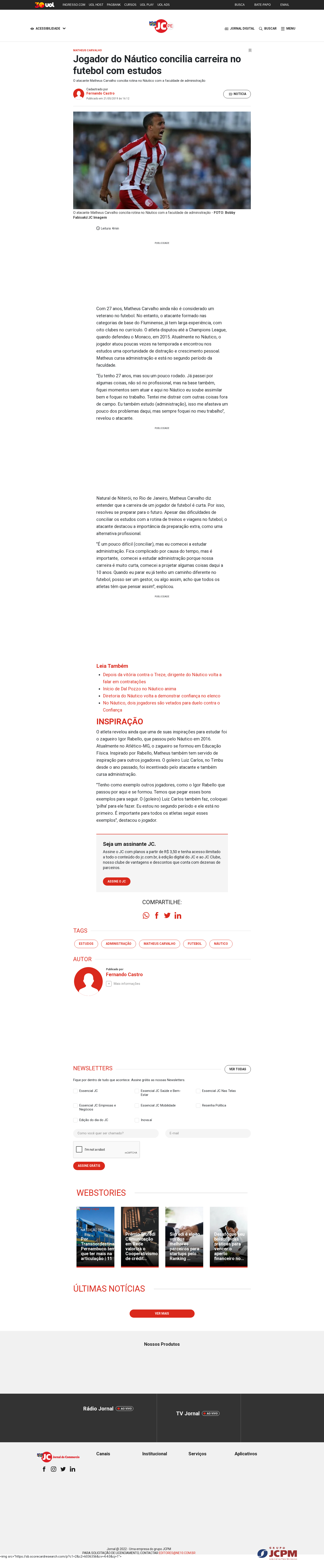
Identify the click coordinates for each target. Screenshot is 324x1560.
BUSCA (240, 4)
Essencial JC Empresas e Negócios (97, 1105)
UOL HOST (96, 4)
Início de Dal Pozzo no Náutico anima (139, 688)
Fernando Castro (100, 93)
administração (118, 943)
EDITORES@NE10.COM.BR (177, 1553)
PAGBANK (114, 4)
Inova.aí (146, 1120)
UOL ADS (163, 4)
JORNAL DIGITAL (242, 28)
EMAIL (284, 4)
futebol (195, 943)
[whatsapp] (146, 915)
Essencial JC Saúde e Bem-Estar (161, 1091)
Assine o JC (117, 881)
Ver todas (237, 1069)
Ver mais (162, 1313)
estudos (86, 943)
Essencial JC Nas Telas (219, 1091)
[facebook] (156, 915)
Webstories (101, 1193)
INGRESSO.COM (74, 4)
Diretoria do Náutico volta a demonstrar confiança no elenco (161, 695)
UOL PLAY (147, 4)
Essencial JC (88, 1091)
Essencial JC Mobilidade (158, 1105)
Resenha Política (214, 1105)
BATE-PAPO (262, 4)
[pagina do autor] (88, 981)
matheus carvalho (159, 943)
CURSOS (130, 4)
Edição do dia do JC (93, 1120)
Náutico (221, 943)
